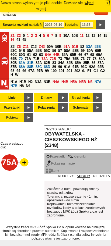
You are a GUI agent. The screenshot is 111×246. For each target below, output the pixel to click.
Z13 (34, 47)
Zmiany (46, 97)
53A (89, 47)
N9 (28, 86)
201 (69, 71)
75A (67, 59)
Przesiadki (57, 156)
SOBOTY (83, 176)
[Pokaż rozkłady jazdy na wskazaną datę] (100, 24)
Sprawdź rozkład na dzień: (23, 25)
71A (28, 59)
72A (44, 59)
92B (101, 67)
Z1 (13, 36)
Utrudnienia (81, 97)
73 (60, 59)
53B (98, 47)
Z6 (19, 47)
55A (30, 51)
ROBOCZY (66, 176)
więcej (89, 3)
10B (75, 36)
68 (92, 55)
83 (54, 63)
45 (24, 40)
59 (83, 51)
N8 (21, 86)
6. (83, 71)
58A (67, 51)
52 (82, 47)
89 (54, 67)
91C (84, 67)
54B (22, 51)
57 (60, 51)
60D (22, 55)
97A (31, 71)
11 (82, 36)
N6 (90, 82)
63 (41, 55)
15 (105, 36)
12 (87, 36)
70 (21, 59)
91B (75, 67)
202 (77, 71)
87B (14, 67)
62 (35, 55)
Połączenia (46, 107)
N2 (30, 82)
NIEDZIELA (101, 176)
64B (56, 55)
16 (12, 40)
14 (99, 36)
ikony (55, 171)
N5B (82, 82)
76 (83, 59)
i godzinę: (72, 25)
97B (40, 71)
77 (89, 59)
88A (22, 67)
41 (18, 40)
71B (36, 59)
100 (54, 71)
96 (24, 71)
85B (86, 63)
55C (47, 51)
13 (93, 36)
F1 (89, 71)
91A (67, 67)
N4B (64, 82)
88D (47, 67)
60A (90, 51)
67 (86, 55)
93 (12, 71)
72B (53, 59)
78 (94, 59)
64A (48, 55)
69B (14, 59)
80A (102, 59)
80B (14, 63)
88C (39, 67)
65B (73, 55)
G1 (95, 71)
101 (61, 71)
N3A (38, 82)
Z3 (13, 47)
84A (61, 63)
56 (54, 51)
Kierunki (80, 156)
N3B (47, 82)
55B (39, 51)
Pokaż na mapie (63, 163)
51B (75, 47)
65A (65, 55)
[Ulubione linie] (23, 162)
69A (99, 55)
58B (75, 51)
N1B (22, 82)
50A (50, 47)
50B (58, 47)
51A (67, 47)
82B (47, 63)
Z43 (42, 47)
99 (47, 71)
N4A (56, 82)
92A (92, 67)
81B (30, 63)
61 (29, 55)
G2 (102, 71)
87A (101, 63)
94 (18, 71)
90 (60, 67)
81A (22, 63)
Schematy (81, 107)
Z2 (19, 36)
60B (98, 51)
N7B (14, 86)
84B (70, 63)
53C (14, 51)
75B (75, 59)
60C (14, 55)
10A (66, 36)
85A (78, 63)
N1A (14, 82)
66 (80, 55)
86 (93, 63)
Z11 (26, 47)
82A (39, 63)
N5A (73, 82)
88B (30, 67)
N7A (98, 82)
